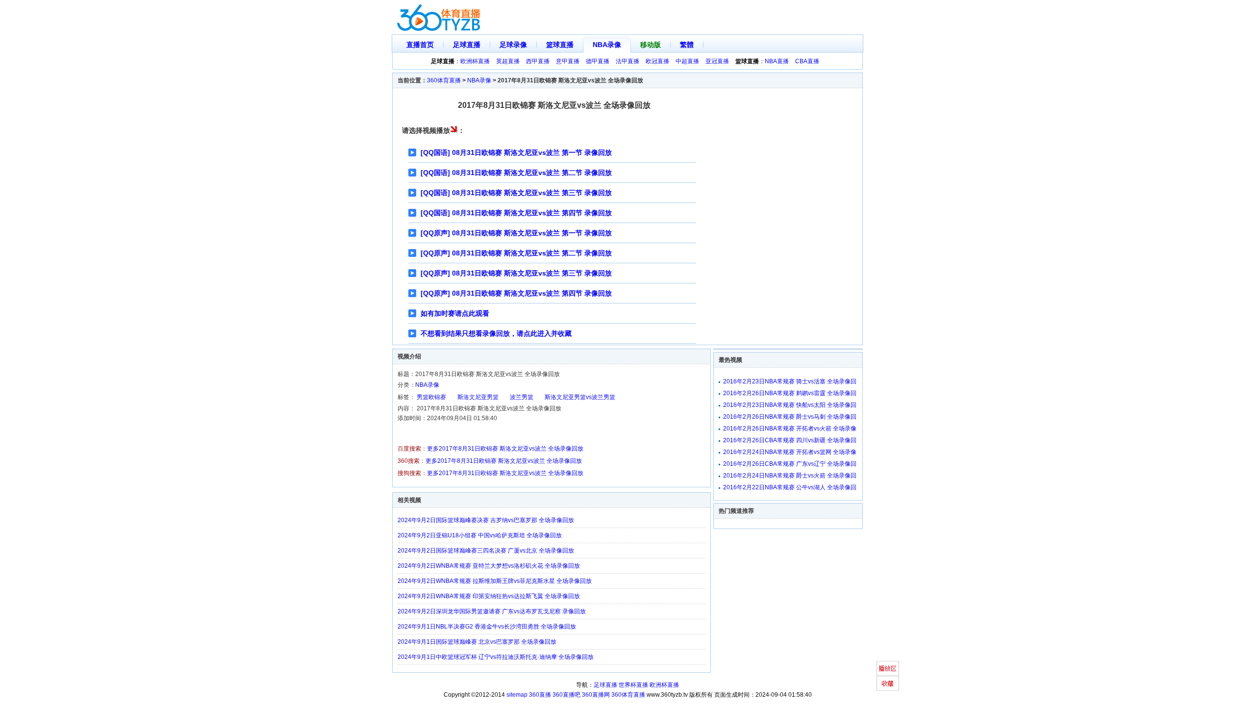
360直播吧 (566, 694)
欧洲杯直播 (475, 61)
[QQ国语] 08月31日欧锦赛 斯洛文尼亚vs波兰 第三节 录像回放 (516, 193)
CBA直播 (807, 61)
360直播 (540, 694)
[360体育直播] (439, 17)
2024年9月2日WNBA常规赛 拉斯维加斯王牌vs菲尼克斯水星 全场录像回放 (495, 581)
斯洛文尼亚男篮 (478, 397)
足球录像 (513, 45)
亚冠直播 (717, 61)
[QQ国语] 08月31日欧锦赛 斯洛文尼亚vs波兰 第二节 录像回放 (516, 172)
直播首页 (420, 45)
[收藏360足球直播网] (887, 683)
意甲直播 (567, 61)
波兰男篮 (521, 397)
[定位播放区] (887, 668)
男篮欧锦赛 (431, 397)
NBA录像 (607, 45)
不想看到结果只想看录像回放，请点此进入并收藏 (496, 333)
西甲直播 (538, 61)
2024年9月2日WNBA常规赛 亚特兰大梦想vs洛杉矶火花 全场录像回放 (489, 565)
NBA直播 (777, 61)
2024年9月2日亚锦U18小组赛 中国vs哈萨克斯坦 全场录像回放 (480, 535)
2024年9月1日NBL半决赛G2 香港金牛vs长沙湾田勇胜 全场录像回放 (487, 626)
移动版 (650, 45)
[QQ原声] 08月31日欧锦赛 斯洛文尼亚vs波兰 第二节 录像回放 (516, 253)
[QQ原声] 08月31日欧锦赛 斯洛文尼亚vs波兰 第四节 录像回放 (516, 293)
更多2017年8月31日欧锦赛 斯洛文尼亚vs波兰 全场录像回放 (505, 448)
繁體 (687, 45)
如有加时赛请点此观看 (455, 313)
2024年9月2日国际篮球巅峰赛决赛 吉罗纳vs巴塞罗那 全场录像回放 (486, 520)
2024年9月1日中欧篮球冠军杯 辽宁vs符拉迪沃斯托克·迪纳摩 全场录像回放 (496, 657)
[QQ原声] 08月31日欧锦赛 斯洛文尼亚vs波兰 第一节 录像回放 (516, 233)
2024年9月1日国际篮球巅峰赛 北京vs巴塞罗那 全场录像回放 (477, 641)
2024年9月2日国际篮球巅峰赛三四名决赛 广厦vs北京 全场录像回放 (486, 550)
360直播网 (596, 694)
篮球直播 (560, 45)
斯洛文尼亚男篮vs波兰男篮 (580, 397)
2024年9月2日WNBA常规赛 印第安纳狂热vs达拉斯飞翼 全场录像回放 (489, 596)
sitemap (516, 694)
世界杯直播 (633, 684)
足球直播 (466, 45)
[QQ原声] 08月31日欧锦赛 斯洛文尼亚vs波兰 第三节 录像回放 (516, 273)
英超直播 (508, 61)
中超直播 (687, 61)
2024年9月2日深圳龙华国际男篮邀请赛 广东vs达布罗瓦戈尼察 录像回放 (492, 611)
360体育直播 (444, 80)
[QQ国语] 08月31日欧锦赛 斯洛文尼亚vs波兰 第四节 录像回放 (516, 213)
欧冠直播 (657, 61)
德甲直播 (597, 61)
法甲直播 (627, 61)
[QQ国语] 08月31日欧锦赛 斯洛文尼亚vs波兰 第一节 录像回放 (516, 152)
